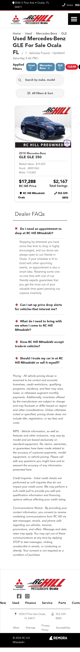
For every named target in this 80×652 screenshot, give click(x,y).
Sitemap (30, 628)
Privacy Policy (46, 628)
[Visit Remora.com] (58, 639)
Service (47, 603)
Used (15, 603)
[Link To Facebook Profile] (20, 596)
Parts (62, 603)
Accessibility (63, 628)
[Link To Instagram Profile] (27, 596)
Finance (30, 603)
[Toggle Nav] (74, 19)
